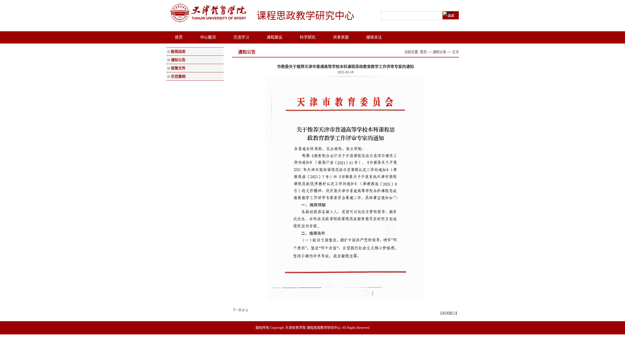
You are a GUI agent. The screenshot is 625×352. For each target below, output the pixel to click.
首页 (423, 52)
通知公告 (439, 52)
